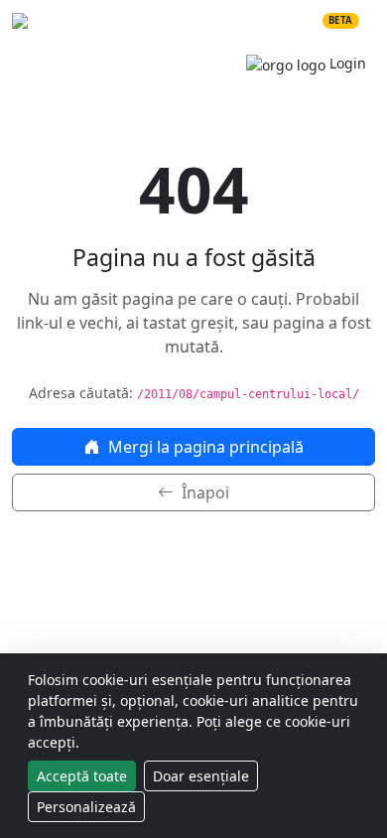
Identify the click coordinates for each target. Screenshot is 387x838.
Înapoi (203, 492)
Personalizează (86, 806)
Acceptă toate (82, 776)
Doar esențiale (201, 776)
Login (345, 63)
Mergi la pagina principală (204, 447)
